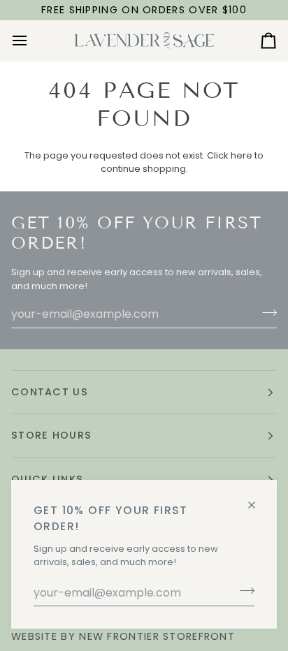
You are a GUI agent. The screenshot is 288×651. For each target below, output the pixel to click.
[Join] (242, 591)
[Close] (257, 499)
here (241, 155)
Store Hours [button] (51, 435)
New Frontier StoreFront (157, 636)
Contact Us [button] (49, 392)
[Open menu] (32, 40)
